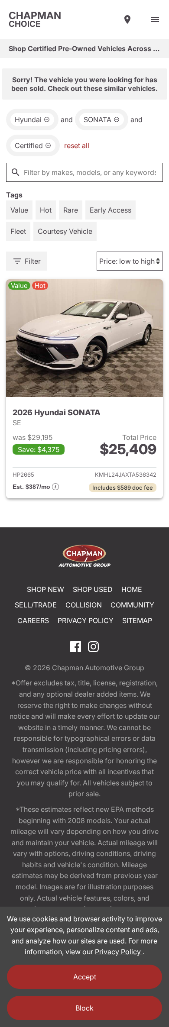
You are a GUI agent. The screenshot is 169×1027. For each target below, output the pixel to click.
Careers (33, 620)
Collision (83, 605)
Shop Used (93, 589)
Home (131, 589)
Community (132, 605)
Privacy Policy (86, 620)
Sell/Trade (36, 605)
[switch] (155, 19)
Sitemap (137, 620)
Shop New (45, 589)
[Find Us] (127, 19)
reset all (76, 145)
